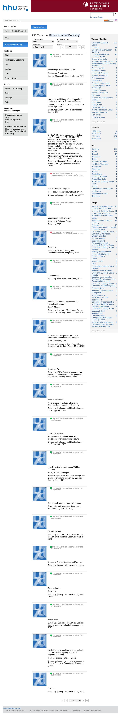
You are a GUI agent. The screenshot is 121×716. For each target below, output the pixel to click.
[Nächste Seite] (79, 47)
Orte (7, 93)
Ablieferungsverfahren (15, 31)
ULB (7, 38)
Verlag (8, 69)
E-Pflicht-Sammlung (13, 20)
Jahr (7, 73)
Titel (7, 55)
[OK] (115, 14)
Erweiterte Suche (96, 17)
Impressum (7, 708)
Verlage (8, 97)
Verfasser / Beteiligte (14, 60)
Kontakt (86, 710)
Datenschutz (16, 708)
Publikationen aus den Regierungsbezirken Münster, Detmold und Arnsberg (15, 130)
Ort (6, 64)
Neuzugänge (11, 78)
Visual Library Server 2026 (15, 710)
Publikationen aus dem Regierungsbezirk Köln (13, 118)
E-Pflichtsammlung (13, 44)
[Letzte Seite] (83, 47)
